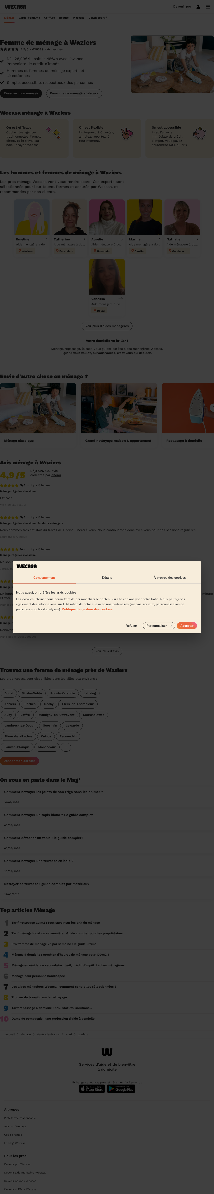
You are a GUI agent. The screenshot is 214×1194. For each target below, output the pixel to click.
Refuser (131, 625)
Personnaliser (156, 625)
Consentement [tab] (44, 577)
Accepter (187, 625)
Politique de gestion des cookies (87, 609)
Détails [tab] (107, 577)
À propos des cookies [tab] (170, 577)
